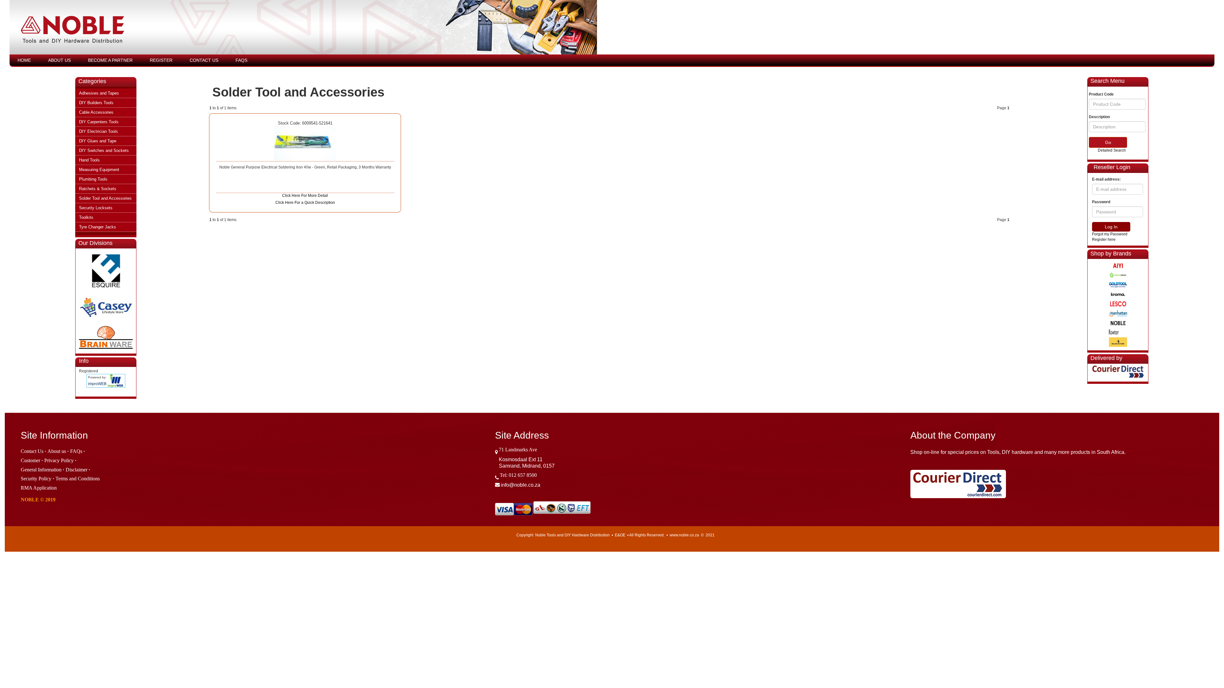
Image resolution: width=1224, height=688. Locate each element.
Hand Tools (89, 160)
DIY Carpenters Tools (99, 121)
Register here (1104, 239)
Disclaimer (76, 469)
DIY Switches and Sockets (104, 150)
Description (1099, 117)
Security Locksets (96, 207)
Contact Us (204, 60)
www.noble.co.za (684, 535)
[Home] (362, 30)
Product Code (1101, 94)
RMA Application (39, 488)
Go (1108, 142)
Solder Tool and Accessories (105, 198)
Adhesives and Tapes (99, 93)
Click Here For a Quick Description (305, 202)
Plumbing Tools (93, 179)
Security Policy (36, 478)
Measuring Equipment (99, 169)
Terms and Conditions (77, 478)
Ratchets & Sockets (97, 188)
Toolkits (86, 217)
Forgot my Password (1109, 234)
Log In (1111, 226)
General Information (41, 469)
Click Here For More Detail (305, 195)
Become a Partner (110, 60)
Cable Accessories (96, 112)
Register (161, 60)
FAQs (241, 60)
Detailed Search (1112, 150)
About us (56, 451)
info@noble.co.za (520, 485)
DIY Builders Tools (96, 102)
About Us (59, 60)
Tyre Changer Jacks (97, 227)
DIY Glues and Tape (97, 141)
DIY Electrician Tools (98, 131)
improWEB (97, 384)
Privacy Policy (59, 460)
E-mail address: (1106, 179)
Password (1101, 202)
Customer (30, 460)
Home (24, 60)
